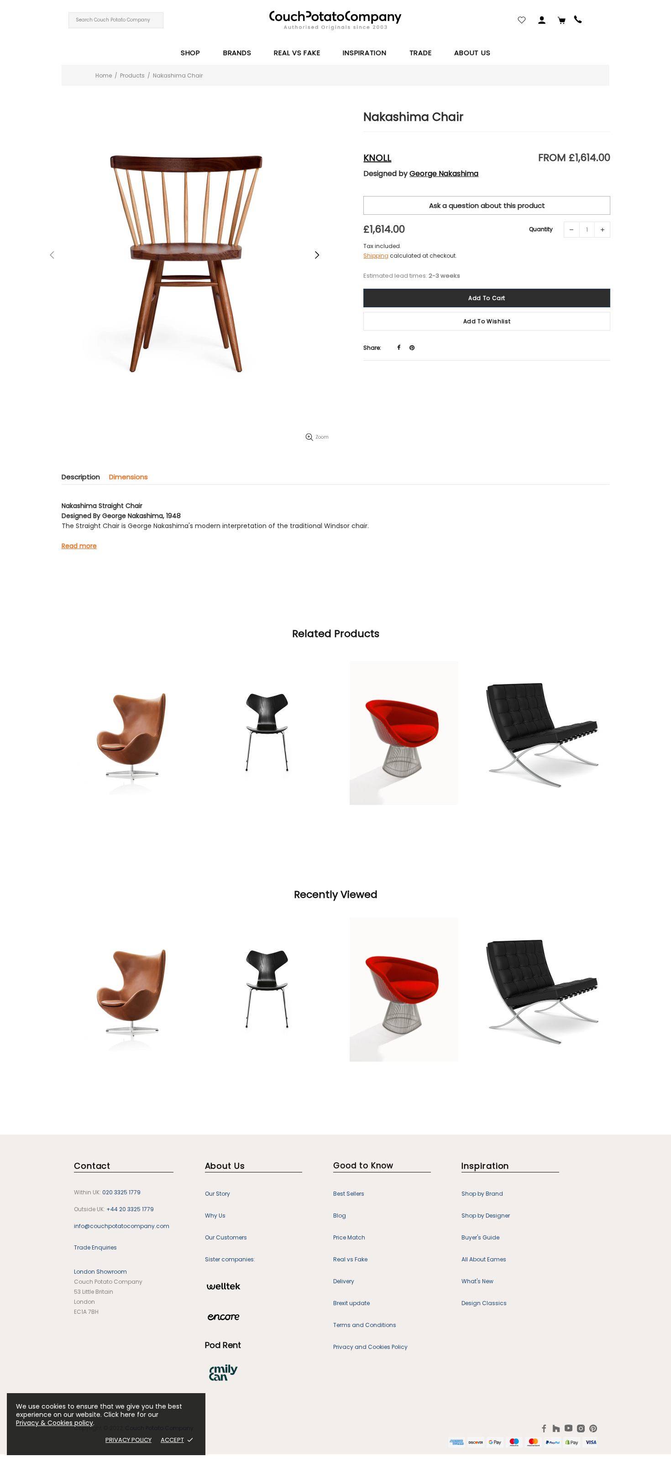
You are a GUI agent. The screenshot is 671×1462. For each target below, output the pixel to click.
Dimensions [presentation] (128, 477)
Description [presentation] (81, 477)
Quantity (541, 229)
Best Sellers (348, 1194)
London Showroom (100, 1271)
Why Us (215, 1215)
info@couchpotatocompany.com (121, 1226)
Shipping (375, 255)
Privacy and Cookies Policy (370, 1347)
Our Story (217, 1194)
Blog (339, 1215)
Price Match (349, 1237)
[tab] (85, 476)
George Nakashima (443, 174)
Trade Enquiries (95, 1247)
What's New (477, 1281)
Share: (372, 348)
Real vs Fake (350, 1259)
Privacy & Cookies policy (54, 1423)
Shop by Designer (485, 1215)
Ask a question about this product (487, 205)
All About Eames (483, 1259)
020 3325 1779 (121, 1192)
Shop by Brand (482, 1194)
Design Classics (484, 1303)
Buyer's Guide (480, 1237)
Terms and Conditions (364, 1325)
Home (103, 75)
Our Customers (226, 1237)
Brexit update (351, 1303)
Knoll (377, 158)
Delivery (343, 1281)
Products (132, 75)
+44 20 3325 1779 (130, 1209)
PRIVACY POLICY (128, 1440)
